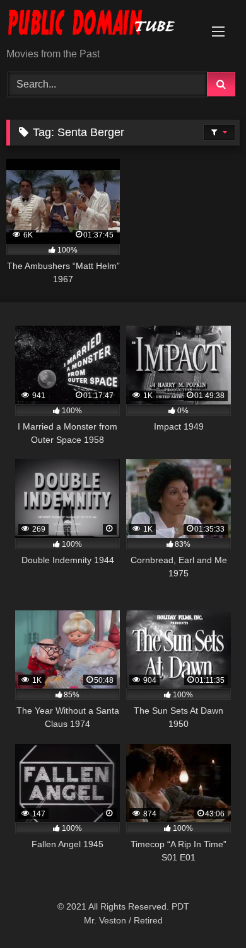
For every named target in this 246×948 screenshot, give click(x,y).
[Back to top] (207, 910)
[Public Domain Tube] (101, 24)
